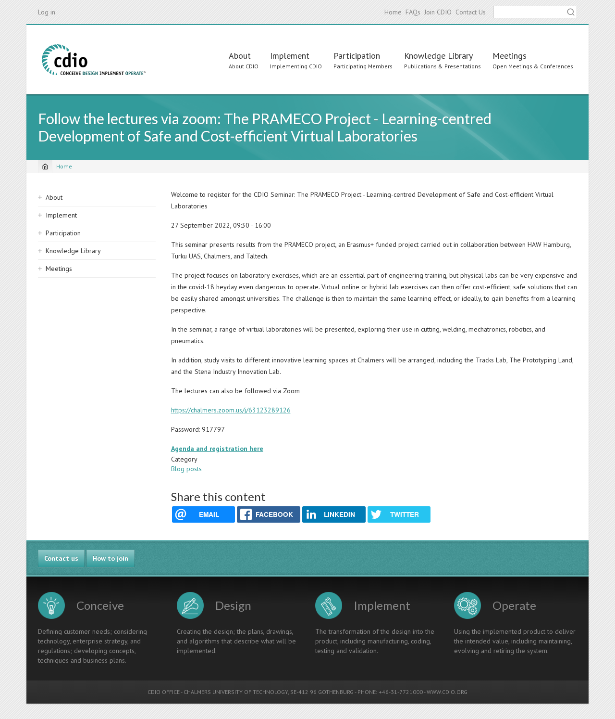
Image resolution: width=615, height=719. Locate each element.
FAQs (413, 12)
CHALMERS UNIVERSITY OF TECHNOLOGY (236, 691)
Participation (356, 55)
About (240, 55)
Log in (46, 12)
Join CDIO (438, 12)
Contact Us (470, 12)
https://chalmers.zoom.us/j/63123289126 (231, 410)
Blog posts (186, 468)
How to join (110, 558)
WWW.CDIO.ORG (447, 691)
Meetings (509, 55)
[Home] (94, 59)
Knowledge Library (438, 55)
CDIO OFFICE (164, 691)
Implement (289, 55)
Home (393, 12)
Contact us (61, 558)
